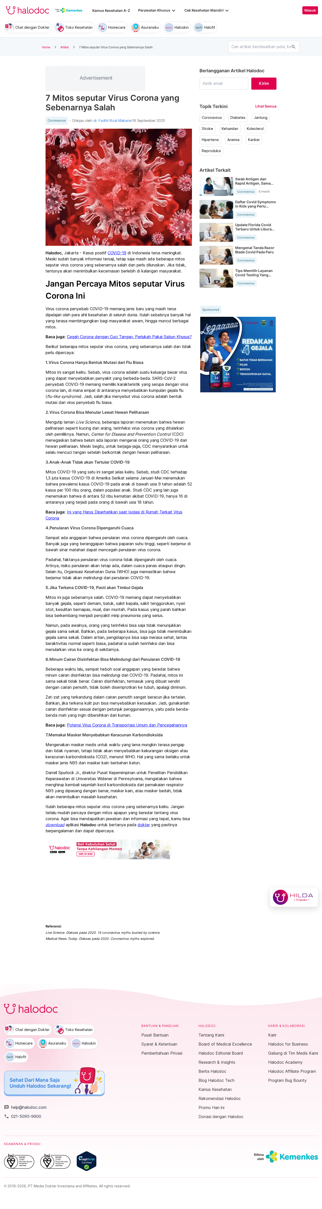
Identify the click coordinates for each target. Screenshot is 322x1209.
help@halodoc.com (25, 1107)
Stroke (207, 129)
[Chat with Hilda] (294, 897)
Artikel (64, 47)
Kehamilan (230, 129)
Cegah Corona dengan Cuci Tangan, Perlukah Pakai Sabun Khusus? (129, 336)
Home (46, 47)
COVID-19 (117, 252)
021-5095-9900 (22, 1116)
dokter (144, 824)
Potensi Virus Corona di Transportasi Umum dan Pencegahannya (127, 725)
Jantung (260, 118)
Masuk (310, 10)
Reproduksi (211, 151)
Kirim (264, 83)
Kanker (254, 140)
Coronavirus (57, 120)
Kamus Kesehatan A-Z (111, 10)
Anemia (233, 140)
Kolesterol (255, 129)
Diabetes (238, 118)
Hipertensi (210, 140)
